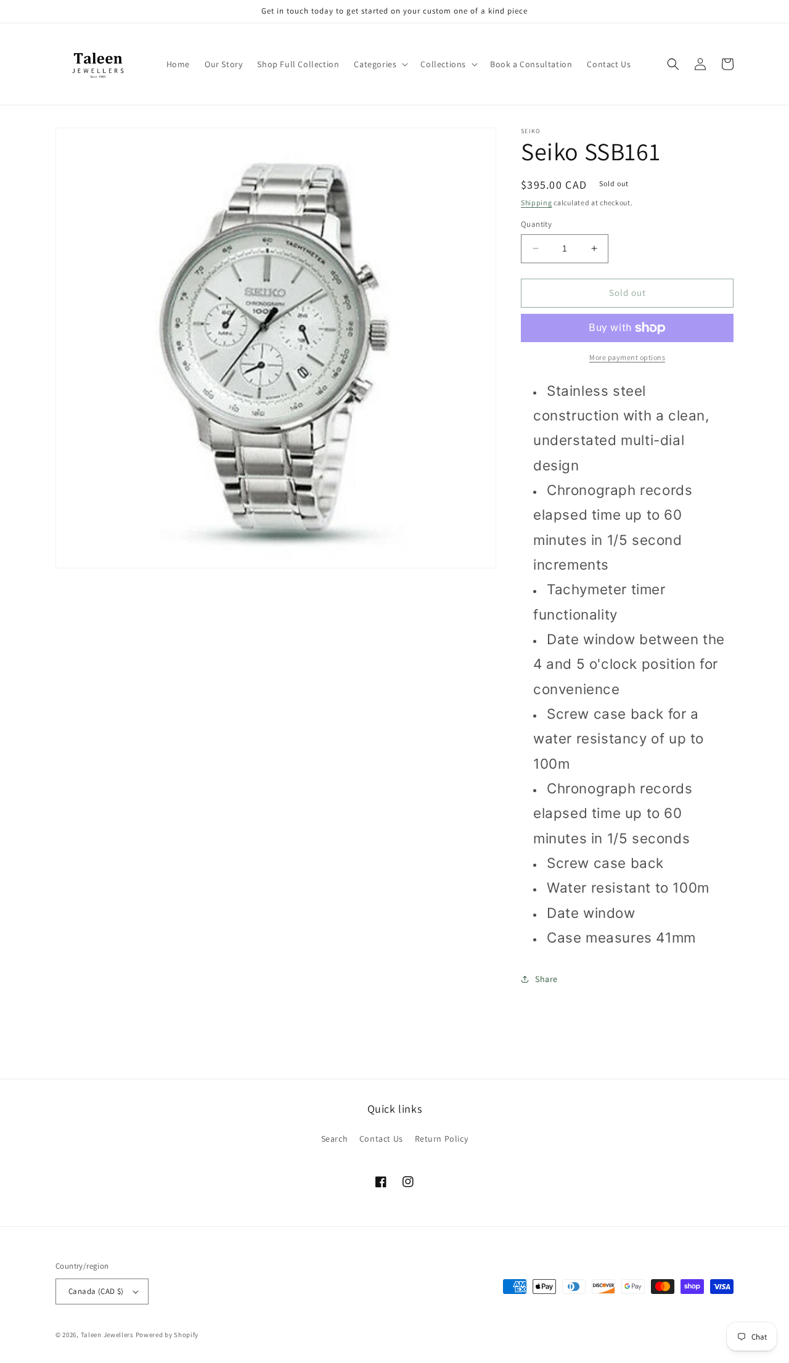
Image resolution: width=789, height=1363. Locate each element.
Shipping (536, 202)
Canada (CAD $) (96, 1291)
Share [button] (546, 978)
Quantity (536, 224)
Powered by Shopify (167, 1334)
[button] (379, 64)
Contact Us (381, 1138)
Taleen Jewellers (107, 1334)
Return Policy (441, 1138)
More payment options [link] (627, 357)
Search (334, 1138)
